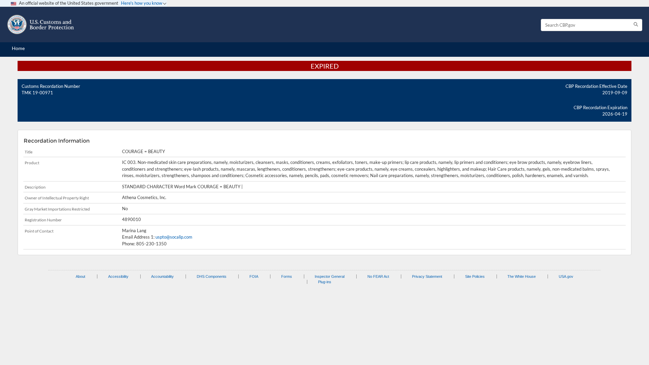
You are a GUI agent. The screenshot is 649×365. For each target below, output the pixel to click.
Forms (286, 276)
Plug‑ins (324, 282)
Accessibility (118, 276)
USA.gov (566, 276)
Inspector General (329, 276)
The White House (521, 276)
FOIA (253, 276)
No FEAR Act (378, 276)
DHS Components (211, 276)
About (80, 276)
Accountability (162, 276)
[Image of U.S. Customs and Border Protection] (40, 24)
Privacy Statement (427, 276)
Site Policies (475, 276)
